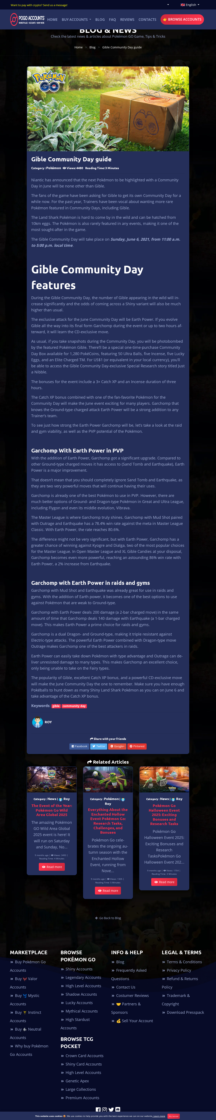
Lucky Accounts (79, 1002)
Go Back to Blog (110, 918)
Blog (100, 19)
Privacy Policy (178, 970)
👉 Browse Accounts (182, 19)
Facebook (80, 746)
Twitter (100, 746)
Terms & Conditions (184, 961)
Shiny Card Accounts (83, 1064)
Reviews (127, 19)
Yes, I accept (173, 1116)
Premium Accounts (82, 1097)
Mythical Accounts (81, 1011)
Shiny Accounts (79, 968)
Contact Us (125, 987)
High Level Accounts (83, 985)
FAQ (112, 19)
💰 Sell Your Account (134, 1020)
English (191, 5)
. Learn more (158, 1116)
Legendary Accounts (83, 977)
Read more (54, 867)
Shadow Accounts (81, 994)
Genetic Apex (77, 1080)
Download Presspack (185, 1012)
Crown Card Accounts (84, 1055)
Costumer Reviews (132, 995)
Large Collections (80, 1089)
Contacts (147, 19)
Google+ (118, 746)
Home (52, 19)
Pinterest (139, 746)
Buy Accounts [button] (75, 19)
